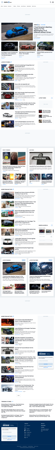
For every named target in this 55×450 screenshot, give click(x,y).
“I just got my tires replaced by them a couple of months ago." (24, 362)
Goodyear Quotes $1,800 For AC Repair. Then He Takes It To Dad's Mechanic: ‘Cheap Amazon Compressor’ (12, 416)
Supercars (16, 118)
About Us (42, 423)
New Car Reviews (37, 38)
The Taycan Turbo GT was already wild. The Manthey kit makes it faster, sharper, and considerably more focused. (44, 35)
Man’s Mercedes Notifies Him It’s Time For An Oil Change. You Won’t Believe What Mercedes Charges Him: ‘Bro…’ (13, 411)
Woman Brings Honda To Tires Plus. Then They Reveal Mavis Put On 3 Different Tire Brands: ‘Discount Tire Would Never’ (25, 358)
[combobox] (46, 236)
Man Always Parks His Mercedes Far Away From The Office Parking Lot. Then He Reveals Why (25, 104)
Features (9, 6)
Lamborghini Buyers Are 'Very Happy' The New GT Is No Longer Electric (25, 221)
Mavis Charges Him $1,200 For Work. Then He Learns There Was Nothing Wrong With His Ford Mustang (25, 203)
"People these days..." (19, 343)
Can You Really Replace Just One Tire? (24, 121)
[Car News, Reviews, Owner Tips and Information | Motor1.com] (8, 2)
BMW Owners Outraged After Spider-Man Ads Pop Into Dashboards (25, 230)
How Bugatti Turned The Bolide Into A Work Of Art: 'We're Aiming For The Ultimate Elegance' (9, 54)
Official (38, 56)
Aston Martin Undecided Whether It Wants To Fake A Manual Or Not (24, 320)
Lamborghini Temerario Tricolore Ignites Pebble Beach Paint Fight (25, 239)
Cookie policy (24, 446)
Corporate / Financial (18, 217)
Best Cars (34, 6)
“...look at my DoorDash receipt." (21, 107)
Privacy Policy (49, 366)
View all (23, 260)
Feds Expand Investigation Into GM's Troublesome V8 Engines (24, 75)
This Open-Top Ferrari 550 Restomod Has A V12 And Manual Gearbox (25, 112)
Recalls (16, 80)
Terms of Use (45, 367)
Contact (42, 427)
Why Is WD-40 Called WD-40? (22, 84)
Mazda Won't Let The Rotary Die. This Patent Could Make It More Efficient (24, 386)
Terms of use (36, 446)
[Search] (50, 2)
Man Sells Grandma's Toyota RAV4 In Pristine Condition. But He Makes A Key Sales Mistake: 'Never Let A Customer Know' (24, 340)
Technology (17, 235)
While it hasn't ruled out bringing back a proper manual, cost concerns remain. (25, 323)
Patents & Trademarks (18, 391)
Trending (16, 108)
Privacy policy (19, 446)
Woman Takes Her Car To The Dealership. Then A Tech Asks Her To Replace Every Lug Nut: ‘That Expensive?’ (40, 411)
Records (16, 254)
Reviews (5, 6)
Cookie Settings (30, 446)
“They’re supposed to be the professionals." (23, 206)
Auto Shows (23, 6)
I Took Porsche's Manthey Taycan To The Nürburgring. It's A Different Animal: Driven (43, 29)
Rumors (20, 56)
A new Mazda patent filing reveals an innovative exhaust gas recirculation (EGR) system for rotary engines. (24, 389)
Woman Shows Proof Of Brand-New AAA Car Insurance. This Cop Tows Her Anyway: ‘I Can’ (39, 416)
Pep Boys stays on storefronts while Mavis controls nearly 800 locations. (24, 216)
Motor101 (16, 126)
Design (16, 244)
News (2, 6)
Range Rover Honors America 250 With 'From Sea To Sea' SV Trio (24, 193)
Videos (14, 6)
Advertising (43, 425)
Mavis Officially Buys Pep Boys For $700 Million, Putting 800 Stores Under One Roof (25, 212)
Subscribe (46, 364)
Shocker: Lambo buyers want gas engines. (23, 224)
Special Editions (17, 198)
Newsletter (29, 6)
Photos (18, 6)
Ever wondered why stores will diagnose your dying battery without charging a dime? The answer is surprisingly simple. (24, 371)
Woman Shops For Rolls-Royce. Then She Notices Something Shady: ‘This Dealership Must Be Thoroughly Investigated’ (12, 405)
